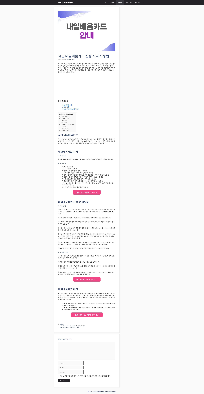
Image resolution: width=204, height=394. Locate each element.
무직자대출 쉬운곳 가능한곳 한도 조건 (69, 327)
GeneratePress (111, 391)
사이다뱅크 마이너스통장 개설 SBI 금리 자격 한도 (72, 326)
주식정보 (137, 2)
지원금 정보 (129, 2)
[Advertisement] (86, 86)
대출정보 (112, 2)
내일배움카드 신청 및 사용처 (67, 124)
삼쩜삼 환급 (65, 107)
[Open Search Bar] (143, 2)
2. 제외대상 (64, 122)
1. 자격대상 (64, 120)
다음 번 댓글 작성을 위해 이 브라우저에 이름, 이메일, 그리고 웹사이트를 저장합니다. (85, 376)
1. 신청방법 (64, 126)
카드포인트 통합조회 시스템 (70, 109)
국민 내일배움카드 (64, 116)
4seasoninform (65, 2)
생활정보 (120, 2)
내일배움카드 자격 (64, 118)
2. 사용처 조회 (65, 128)
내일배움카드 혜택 (64, 130)
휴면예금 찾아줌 (67, 105)
